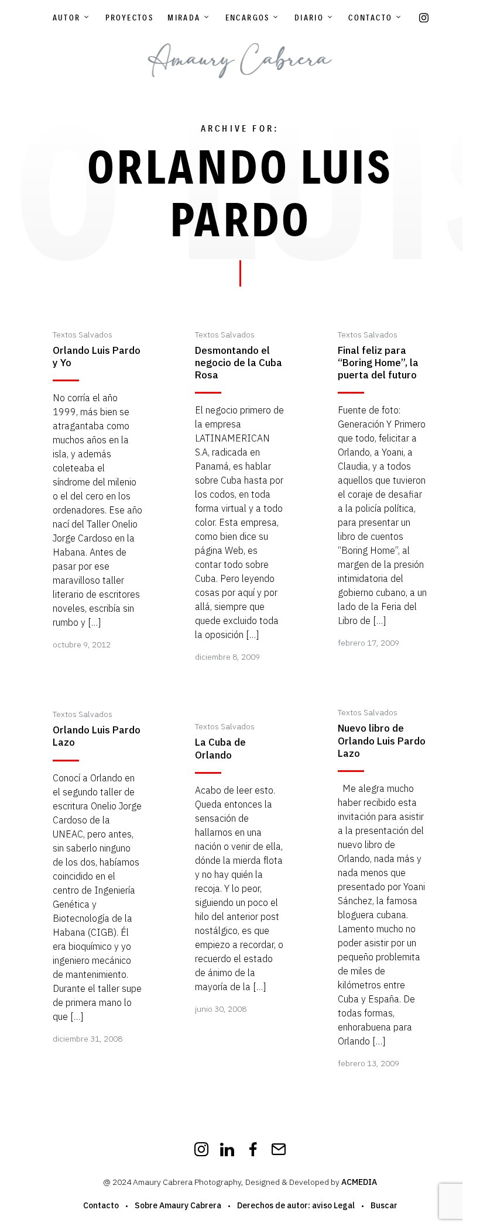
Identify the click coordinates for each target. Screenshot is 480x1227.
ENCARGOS (247, 17)
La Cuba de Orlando (220, 748)
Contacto (370, 17)
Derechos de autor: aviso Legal (296, 1205)
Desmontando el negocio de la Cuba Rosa (238, 363)
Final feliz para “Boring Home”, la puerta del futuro (378, 363)
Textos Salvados (82, 334)
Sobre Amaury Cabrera (178, 1205)
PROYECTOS (129, 17)
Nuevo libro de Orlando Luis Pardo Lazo (382, 741)
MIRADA (183, 17)
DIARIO (309, 17)
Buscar (384, 1205)
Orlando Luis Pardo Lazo (96, 736)
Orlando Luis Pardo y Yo (96, 356)
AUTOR (67, 17)
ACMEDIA (359, 1182)
